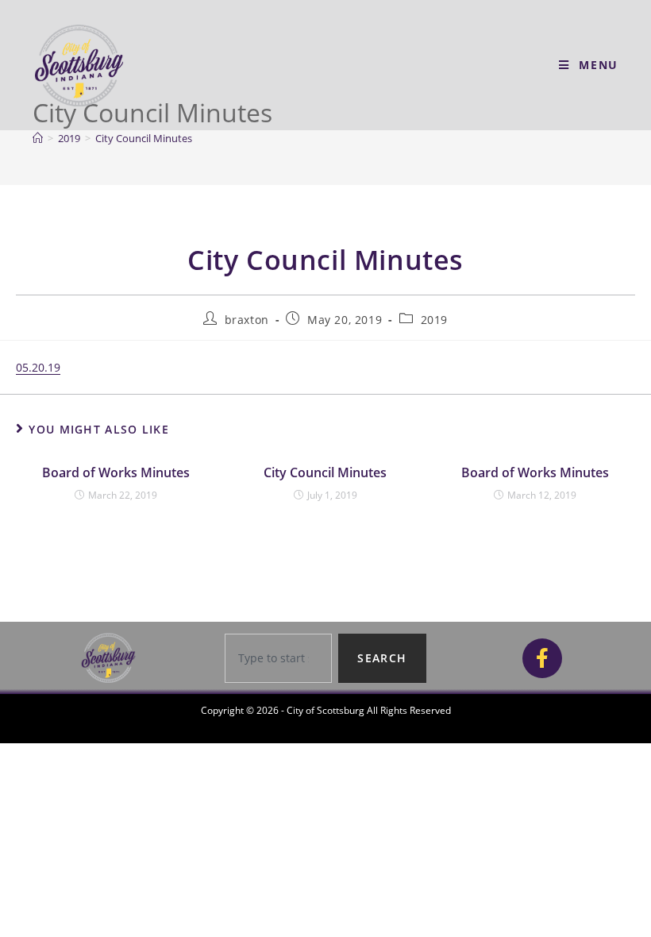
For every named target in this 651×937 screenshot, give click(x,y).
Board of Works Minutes (116, 472)
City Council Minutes (143, 138)
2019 (434, 319)
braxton (247, 319)
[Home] (38, 138)
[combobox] (278, 658)
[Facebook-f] (542, 658)
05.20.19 (38, 367)
